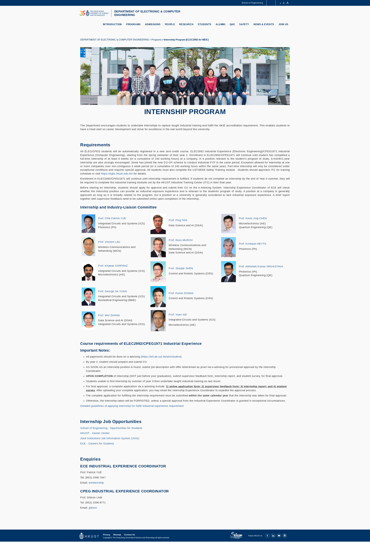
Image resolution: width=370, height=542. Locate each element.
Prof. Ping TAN (178, 220)
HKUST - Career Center (95, 433)
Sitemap (117, 534)
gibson (93, 507)
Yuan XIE (181, 314)
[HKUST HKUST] (93, 13)
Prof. (172, 314)
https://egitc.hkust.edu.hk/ (117, 173)
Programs (133, 24)
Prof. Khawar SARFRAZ (113, 265)
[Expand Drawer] (271, 2)
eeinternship (96, 482)
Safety (244, 24)
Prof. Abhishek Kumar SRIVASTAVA (261, 266)
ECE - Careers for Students (97, 443)
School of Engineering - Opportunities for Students (111, 428)
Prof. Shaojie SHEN (181, 268)
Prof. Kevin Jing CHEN (253, 218)
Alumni (220, 24)
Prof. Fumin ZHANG (181, 293)
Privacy (106, 534)
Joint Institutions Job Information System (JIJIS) (109, 438)
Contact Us (129, 534)
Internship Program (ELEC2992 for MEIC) (186, 39)
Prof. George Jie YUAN (112, 291)
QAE (232, 24)
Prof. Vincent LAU (109, 241)
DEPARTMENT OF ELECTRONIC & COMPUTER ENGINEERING (147, 13)
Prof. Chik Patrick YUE (112, 218)
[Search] (287, 13)
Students (204, 24)
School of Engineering (252, 3)
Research (186, 24)
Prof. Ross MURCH (181, 240)
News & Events (264, 24)
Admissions (153, 24)
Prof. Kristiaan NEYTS (252, 243)
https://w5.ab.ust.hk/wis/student (161, 356)
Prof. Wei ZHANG (109, 315)
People (170, 24)
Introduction (112, 24)
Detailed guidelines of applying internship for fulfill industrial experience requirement (132, 406)
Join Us (283, 24)
